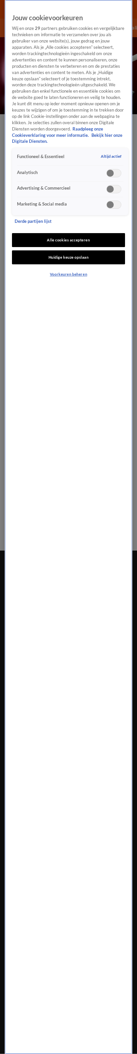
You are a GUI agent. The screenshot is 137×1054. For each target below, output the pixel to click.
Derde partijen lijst (33, 221)
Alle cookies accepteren (68, 240)
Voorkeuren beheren (68, 274)
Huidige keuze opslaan (69, 257)
